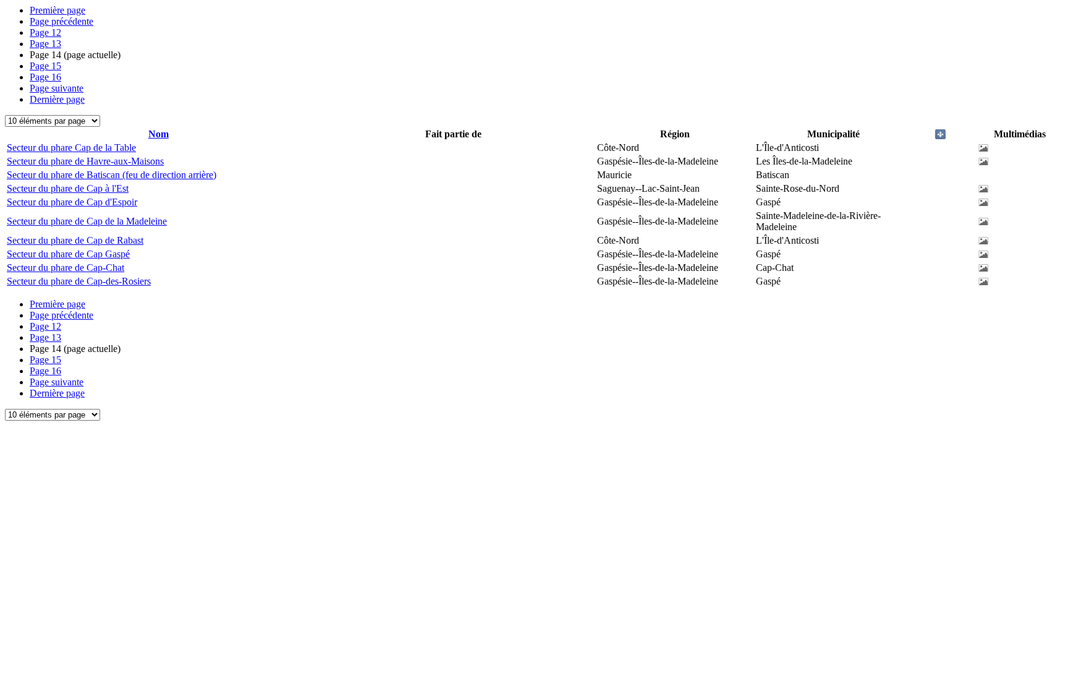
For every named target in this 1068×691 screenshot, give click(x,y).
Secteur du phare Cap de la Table (71, 147)
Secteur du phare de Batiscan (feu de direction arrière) (111, 175)
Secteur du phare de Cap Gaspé (68, 254)
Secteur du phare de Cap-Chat (65, 267)
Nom (158, 134)
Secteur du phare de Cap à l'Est (68, 188)
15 (45, 66)
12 (45, 32)
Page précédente (61, 21)
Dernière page (57, 99)
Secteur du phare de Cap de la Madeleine (87, 221)
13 (45, 43)
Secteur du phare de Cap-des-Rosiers (79, 281)
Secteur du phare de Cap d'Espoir (72, 202)
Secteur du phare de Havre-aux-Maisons (85, 161)
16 (45, 77)
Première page (57, 10)
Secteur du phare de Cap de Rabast (75, 240)
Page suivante (56, 88)
